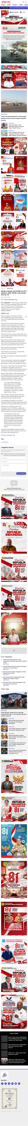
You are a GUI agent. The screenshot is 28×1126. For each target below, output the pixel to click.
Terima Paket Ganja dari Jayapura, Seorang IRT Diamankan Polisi (17, 729)
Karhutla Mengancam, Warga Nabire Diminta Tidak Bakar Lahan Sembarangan (17, 737)
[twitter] (5, 1083)
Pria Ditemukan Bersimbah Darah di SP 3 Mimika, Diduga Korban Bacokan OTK (17, 744)
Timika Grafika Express (9, 299)
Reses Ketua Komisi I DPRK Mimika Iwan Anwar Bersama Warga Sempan (17, 1046)
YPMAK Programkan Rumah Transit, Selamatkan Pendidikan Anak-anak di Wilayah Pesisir (15, 661)
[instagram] (12, 1083)
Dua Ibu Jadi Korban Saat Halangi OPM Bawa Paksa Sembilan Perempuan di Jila (17, 752)
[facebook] (2, 1083)
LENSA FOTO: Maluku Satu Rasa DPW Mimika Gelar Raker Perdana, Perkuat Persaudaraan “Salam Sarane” (17, 1062)
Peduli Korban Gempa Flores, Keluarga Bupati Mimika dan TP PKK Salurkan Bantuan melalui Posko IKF (13, 714)
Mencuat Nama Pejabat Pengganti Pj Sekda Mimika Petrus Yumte (14, 672)
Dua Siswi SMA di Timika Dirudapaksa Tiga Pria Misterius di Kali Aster (14, 683)
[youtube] (16, 1083)
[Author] (2, 300)
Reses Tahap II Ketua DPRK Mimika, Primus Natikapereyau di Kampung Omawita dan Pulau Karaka (17, 1039)
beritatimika (4, 442)
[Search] (23, 2)
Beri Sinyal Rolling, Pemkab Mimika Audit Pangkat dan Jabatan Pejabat (14, 678)
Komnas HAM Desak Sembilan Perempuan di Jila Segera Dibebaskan (16, 722)
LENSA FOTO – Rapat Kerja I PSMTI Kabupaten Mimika (17, 1053)
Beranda (3, 288)
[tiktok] (19, 1083)
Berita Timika (10, 288)
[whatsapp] (9, 1083)
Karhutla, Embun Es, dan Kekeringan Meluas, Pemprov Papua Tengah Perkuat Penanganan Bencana (16, 127)
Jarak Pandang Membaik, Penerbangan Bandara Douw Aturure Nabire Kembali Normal (13, 118)
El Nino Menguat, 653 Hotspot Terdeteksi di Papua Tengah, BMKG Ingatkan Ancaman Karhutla (17, 134)
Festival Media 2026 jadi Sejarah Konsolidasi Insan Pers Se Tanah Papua (14, 667)
